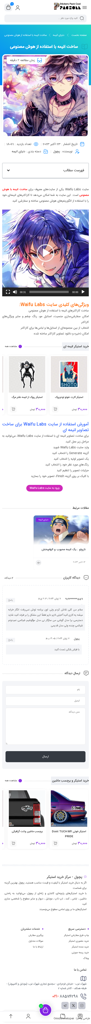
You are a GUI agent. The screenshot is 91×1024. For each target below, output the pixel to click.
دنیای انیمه (58, 35)
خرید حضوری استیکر (79, 941)
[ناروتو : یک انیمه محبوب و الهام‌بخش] (61, 531)
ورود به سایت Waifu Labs (44, 488)
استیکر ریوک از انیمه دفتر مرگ (27, 397)
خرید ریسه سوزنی (80, 953)
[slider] (49, 292)
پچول (56, 151)
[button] (8, 170)
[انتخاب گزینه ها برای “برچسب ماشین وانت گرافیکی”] (13, 843)
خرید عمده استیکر (80, 947)
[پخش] (83, 292)
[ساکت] (15, 292)
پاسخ (10, 600)
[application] (45, 253)
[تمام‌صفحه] (8, 292)
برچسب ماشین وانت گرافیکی (27, 831)
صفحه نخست (79, 35)
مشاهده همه (11, 346)
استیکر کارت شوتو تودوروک (69, 397)
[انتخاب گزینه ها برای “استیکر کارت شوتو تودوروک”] (55, 409)
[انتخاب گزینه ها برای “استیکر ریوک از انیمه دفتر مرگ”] (13, 409)
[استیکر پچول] (67, 7)
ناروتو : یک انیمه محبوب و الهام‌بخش (63, 550)
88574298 (65, 996)
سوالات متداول (36, 941)
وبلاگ (86, 958)
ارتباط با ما (38, 947)
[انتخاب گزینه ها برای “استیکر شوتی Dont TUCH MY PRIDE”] (55, 843)
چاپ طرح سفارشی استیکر (76, 935)
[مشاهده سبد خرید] (8, 7)
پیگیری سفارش (35, 935)
